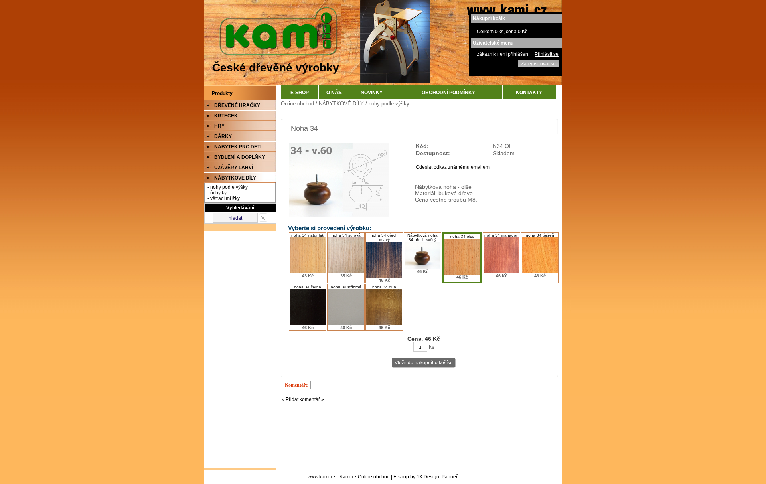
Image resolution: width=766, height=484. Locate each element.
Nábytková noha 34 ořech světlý (422, 237)
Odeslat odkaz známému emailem (453, 167)
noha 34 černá (307, 287)
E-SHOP (299, 92)
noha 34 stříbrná (346, 287)
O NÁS (334, 92)
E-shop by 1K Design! (416, 477)
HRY (219, 126)
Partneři (450, 477)
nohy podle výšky (389, 104)
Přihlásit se (547, 54)
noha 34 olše (462, 236)
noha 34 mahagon (501, 235)
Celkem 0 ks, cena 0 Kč (502, 31)
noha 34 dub (384, 287)
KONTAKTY (529, 92)
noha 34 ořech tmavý (384, 237)
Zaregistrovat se (538, 64)
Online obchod (297, 104)
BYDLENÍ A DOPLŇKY (239, 157)
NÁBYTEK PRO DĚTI (237, 147)
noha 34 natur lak (307, 235)
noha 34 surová (346, 235)
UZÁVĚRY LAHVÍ (233, 167)
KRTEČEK (226, 116)
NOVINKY (372, 92)
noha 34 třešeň (540, 235)
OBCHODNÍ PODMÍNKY (448, 92)
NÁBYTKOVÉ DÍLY (235, 178)
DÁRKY (223, 136)
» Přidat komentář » (303, 399)
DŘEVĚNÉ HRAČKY (237, 105)
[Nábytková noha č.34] (339, 216)
